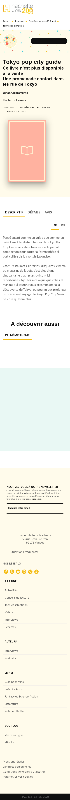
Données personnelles (17, 766)
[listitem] (6, 572)
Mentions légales (13, 761)
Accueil (6, 21)
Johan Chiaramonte (15, 92)
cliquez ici (36, 499)
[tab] (14, 212)
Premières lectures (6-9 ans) (42, 21)
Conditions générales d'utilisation (24, 771)
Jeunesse (19, 21)
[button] (49, 41)
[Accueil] (18, 8)
